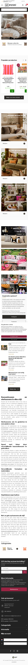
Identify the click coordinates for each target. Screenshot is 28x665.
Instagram (14, 317)
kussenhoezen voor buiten (12, 500)
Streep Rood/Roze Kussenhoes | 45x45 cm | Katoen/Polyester (8, 80)
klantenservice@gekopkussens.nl (9, 531)
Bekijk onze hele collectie (13, 97)
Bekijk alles (13, 389)
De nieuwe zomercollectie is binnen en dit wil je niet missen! (17, 358)
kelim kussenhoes (8, 431)
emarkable (14, 662)
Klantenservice (14, 589)
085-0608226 (7, 611)
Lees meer (11, 354)
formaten (24, 476)
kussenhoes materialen (14, 476)
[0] (26, 5)
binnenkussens (23, 415)
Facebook (14, 321)
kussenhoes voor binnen (7, 464)
